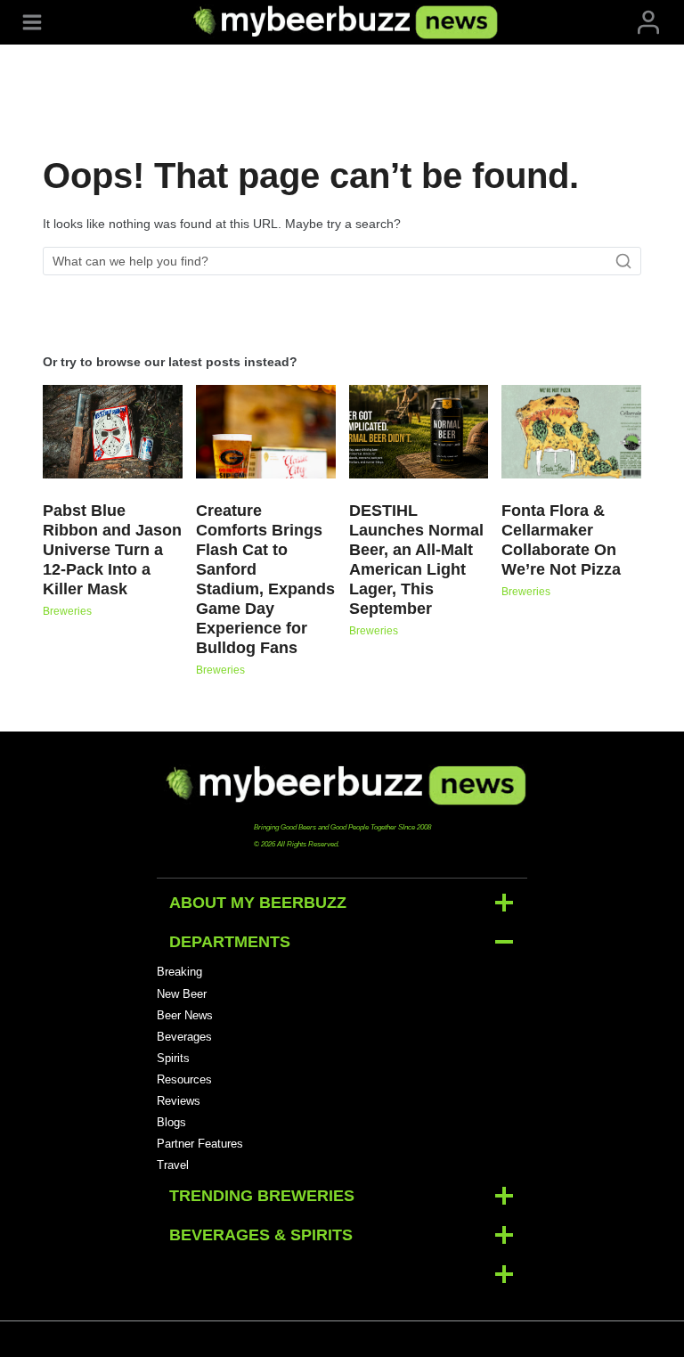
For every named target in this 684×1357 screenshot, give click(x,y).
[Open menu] (32, 21)
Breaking (179, 971)
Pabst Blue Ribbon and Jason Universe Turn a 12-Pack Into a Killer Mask (112, 550)
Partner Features (200, 1143)
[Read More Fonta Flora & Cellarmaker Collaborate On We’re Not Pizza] (571, 431)
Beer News (185, 1015)
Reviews (178, 1101)
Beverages (184, 1036)
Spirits (173, 1058)
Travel (173, 1165)
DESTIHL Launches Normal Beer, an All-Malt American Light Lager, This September (416, 559)
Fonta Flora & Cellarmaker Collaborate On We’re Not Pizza (561, 540)
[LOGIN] (648, 22)
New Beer (182, 994)
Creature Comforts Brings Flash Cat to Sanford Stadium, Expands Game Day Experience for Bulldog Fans (265, 579)
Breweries (67, 611)
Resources (184, 1079)
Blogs (171, 1122)
